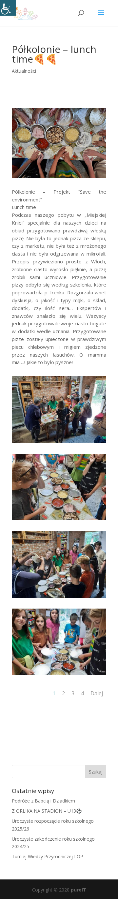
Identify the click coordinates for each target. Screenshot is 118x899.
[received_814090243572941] (59, 443)
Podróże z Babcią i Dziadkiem (43, 801)
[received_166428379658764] (59, 520)
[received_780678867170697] (59, 598)
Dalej (96, 693)
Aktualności (24, 71)
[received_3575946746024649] (59, 675)
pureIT (78, 890)
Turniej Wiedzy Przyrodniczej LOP (47, 856)
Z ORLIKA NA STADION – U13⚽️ (47, 811)
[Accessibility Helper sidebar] (8, 8)
